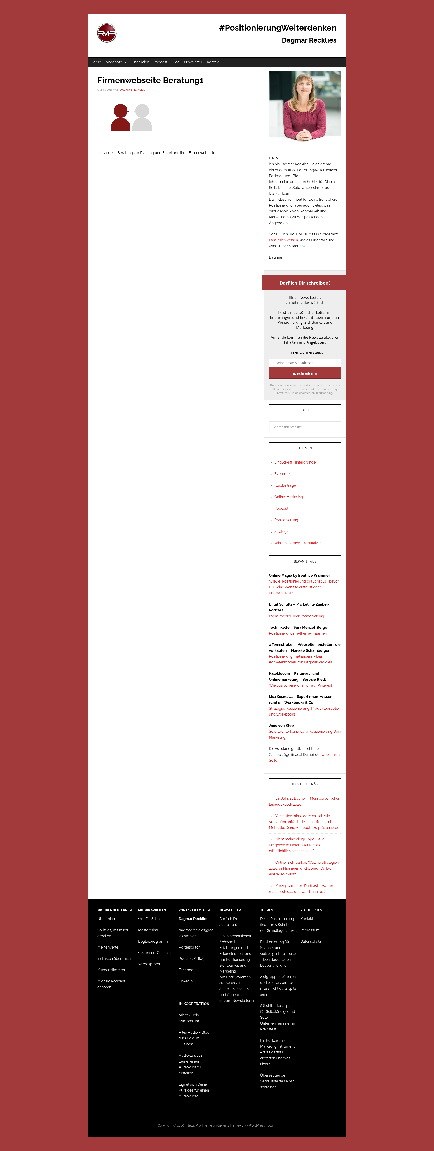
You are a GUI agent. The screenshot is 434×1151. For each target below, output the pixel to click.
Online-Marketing (288, 497)
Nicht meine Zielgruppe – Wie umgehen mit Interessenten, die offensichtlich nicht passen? (296, 845)
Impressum (310, 930)
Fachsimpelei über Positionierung (296, 616)
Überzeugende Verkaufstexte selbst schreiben (277, 1081)
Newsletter (193, 62)
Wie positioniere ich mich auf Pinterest (300, 685)
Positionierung (286, 520)
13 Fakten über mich (114, 958)
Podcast (160, 62)
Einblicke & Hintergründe (295, 462)
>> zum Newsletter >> (237, 1001)
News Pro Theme (199, 1125)
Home (96, 62)
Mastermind (148, 930)
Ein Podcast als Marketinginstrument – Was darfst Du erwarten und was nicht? (277, 1052)
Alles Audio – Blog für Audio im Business (194, 1038)
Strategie (281, 531)
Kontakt (213, 62)
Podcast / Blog (192, 958)
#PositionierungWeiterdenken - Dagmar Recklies (126, 33)
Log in (271, 1125)
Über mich (140, 62)
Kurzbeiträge (285, 485)
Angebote (114, 62)
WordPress (257, 1125)
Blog (176, 62)
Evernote (282, 474)
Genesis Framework (231, 1125)
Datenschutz (310, 941)
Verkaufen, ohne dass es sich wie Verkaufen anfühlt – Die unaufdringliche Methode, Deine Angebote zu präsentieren (304, 822)
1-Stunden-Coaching (155, 953)
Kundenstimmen (111, 970)
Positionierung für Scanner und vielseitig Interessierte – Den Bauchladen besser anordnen (278, 954)
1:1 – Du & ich (149, 919)
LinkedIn (186, 981)
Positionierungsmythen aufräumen (298, 633)
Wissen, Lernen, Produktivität (298, 543)
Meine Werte (107, 947)
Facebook (187, 970)
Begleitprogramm (153, 941)
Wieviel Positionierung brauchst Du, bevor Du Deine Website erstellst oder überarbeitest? (304, 587)
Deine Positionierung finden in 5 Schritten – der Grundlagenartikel (278, 925)
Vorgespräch (149, 964)
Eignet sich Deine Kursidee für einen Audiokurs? (194, 1090)
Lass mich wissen (283, 240)
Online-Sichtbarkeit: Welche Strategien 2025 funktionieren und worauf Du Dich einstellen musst (304, 868)
